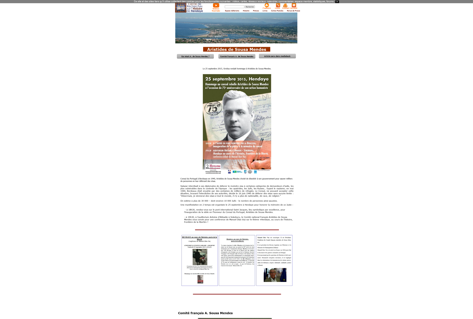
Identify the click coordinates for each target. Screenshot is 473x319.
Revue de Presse (293, 11)
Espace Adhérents (232, 11)
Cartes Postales (277, 11)
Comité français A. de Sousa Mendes (236, 56)
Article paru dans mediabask (277, 56)
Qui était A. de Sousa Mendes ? (195, 56)
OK (337, 2)
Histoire (246, 11)
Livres (265, 11)
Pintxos (256, 11)
